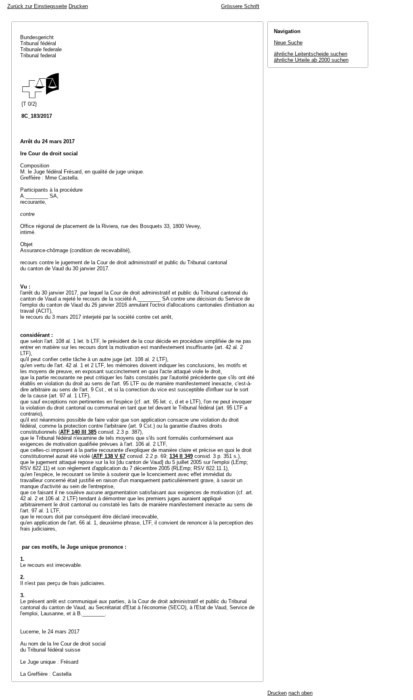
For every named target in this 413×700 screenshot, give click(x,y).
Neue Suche (288, 43)
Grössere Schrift (240, 6)
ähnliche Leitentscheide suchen (310, 54)
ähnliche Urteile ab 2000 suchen (311, 60)
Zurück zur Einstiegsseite (37, 6)
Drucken (78, 6)
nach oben (300, 693)
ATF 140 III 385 (78, 432)
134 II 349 (181, 456)
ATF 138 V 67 (109, 456)
